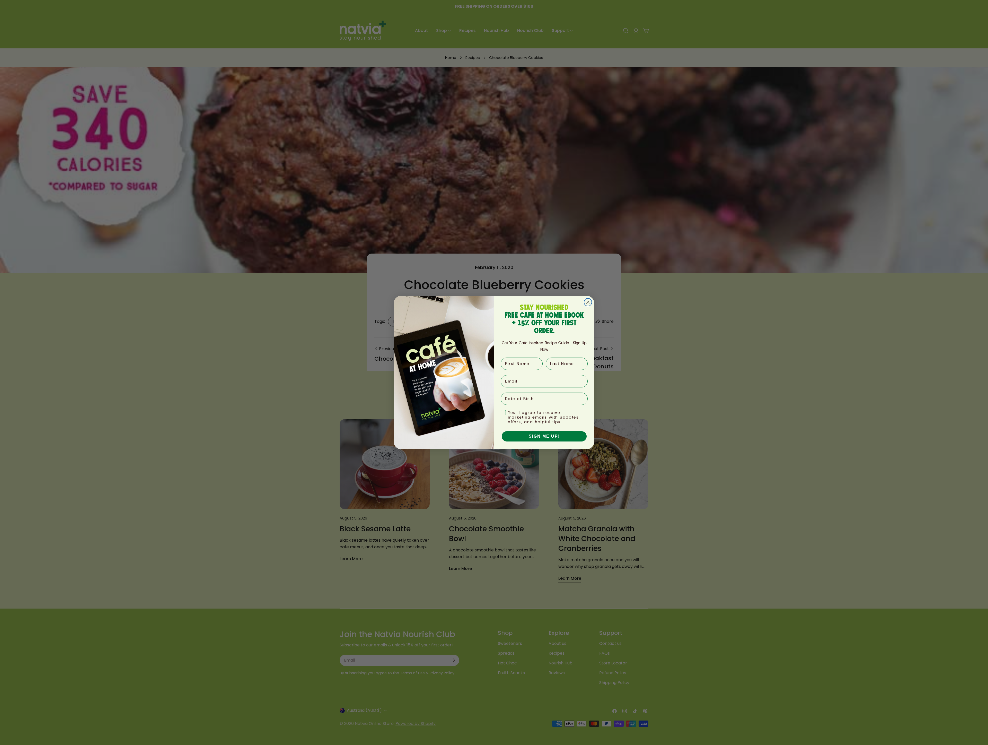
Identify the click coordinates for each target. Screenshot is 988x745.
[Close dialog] (588, 302)
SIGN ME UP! (544, 436)
